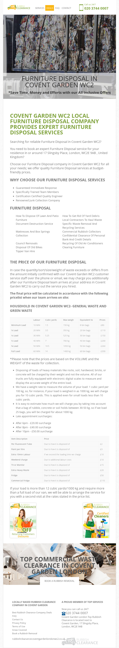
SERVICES (39, 8)
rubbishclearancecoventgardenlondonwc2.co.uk (38, 638)
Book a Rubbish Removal (59, 581)
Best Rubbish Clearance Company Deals (32, 612)
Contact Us (17, 619)
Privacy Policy (19, 622)
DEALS (49, 8)
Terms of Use (18, 626)
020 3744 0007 (76, 613)
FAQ (57, 8)
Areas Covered (19, 629)
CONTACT (66, 8)
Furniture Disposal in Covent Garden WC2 (70, 142)
